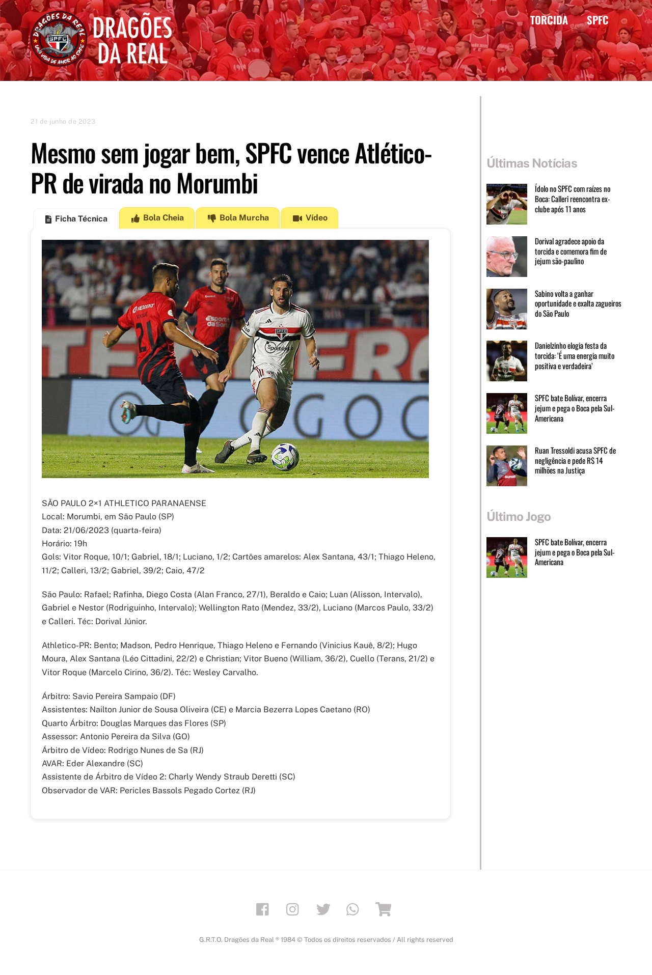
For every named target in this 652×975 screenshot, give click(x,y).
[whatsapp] (355, 908)
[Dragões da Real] (104, 61)
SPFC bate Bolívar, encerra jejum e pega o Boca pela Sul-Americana (575, 408)
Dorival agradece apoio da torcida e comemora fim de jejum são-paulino (571, 251)
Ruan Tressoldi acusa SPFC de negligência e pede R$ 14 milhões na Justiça (575, 460)
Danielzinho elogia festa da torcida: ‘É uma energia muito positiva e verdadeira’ (574, 356)
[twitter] (325, 908)
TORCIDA (549, 19)
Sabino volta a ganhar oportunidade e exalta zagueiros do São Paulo (578, 304)
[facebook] (265, 908)
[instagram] (295, 908)
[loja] (385, 908)
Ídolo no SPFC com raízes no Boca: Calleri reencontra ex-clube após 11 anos (572, 199)
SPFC (598, 19)
